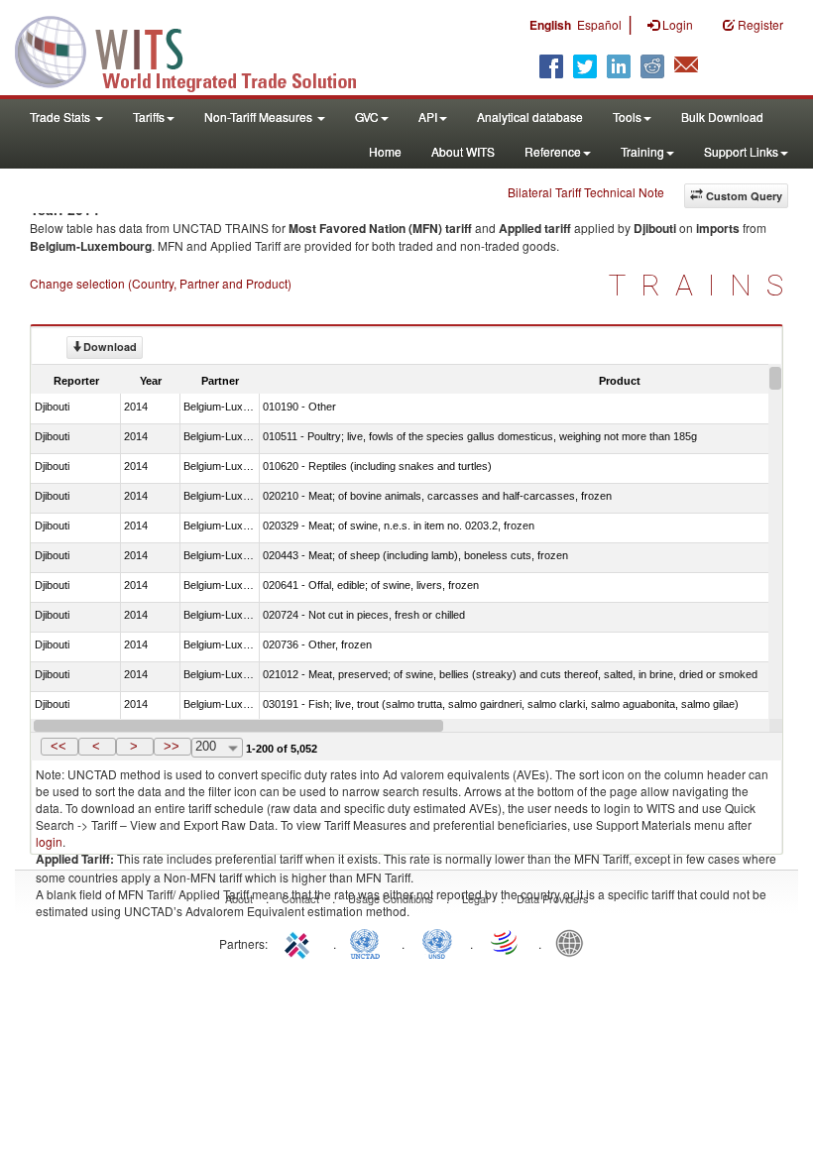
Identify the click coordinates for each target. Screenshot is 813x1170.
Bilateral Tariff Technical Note (586, 191)
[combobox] (217, 748)
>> (171, 746)
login (49, 841)
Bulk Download (722, 116)
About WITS (463, 151)
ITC (300, 942)
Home (385, 151)
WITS (198, 49)
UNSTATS (437, 942)
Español (599, 24)
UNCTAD (369, 942)
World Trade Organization (505, 942)
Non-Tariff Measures (259, 116)
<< (58, 746)
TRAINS (703, 285)
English (550, 25)
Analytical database (530, 116)
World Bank (574, 942)
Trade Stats (61, 116)
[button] (59, 747)
